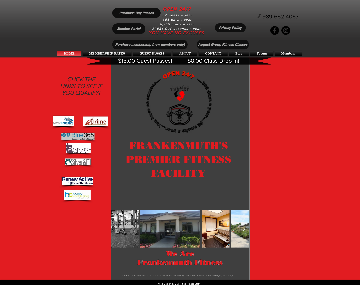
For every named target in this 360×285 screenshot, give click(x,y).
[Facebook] (274, 30)
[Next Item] (244, 229)
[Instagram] (285, 30)
